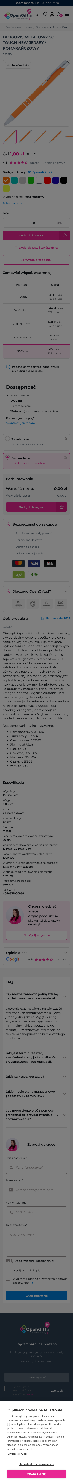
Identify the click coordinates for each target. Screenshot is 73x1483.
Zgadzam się (36, 1474)
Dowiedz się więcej (17, 1453)
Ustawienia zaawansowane (36, 1464)
